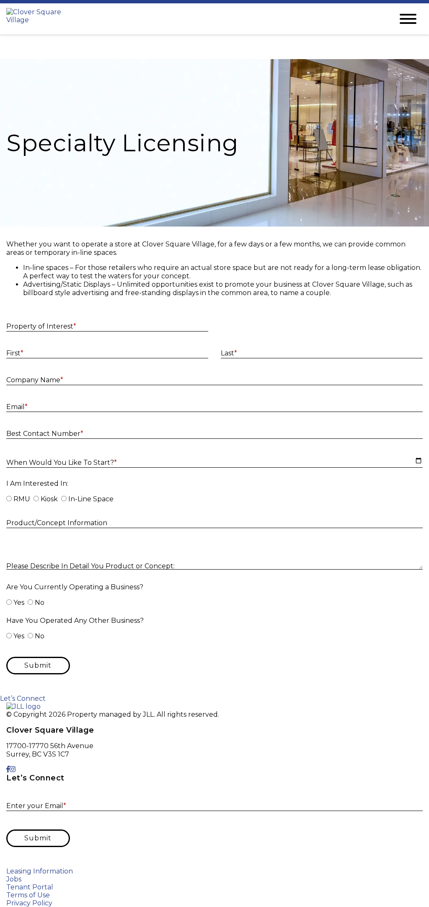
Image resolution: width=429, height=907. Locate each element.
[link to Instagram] (13, 769)
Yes (18, 602)
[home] (193, 18)
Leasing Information (39, 871)
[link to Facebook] (8, 769)
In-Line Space (91, 499)
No (39, 602)
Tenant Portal (29, 887)
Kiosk (49, 499)
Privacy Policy (29, 903)
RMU (21, 499)
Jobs (13, 879)
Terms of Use (28, 895)
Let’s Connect (23, 698)
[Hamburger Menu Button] (408, 19)
